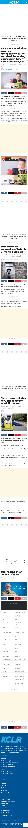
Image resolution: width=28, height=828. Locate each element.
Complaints (4, 787)
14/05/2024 (16, 69)
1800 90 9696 (6, 810)
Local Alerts (4, 783)
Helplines (3, 785)
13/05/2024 (5, 579)
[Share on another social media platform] (24, 93)
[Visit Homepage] (14, 2)
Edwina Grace (9, 69)
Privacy (9, 820)
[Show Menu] (1, 2)
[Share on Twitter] (11, 93)
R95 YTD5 (4, 807)
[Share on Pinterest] (18, 93)
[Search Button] (26, 2)
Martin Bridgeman (15, 577)
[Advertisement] (14, 19)
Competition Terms (6, 793)
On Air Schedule (5, 791)
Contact (14, 820)
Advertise (3, 789)
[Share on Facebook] (4, 93)
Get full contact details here (8, 815)
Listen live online (5, 777)
